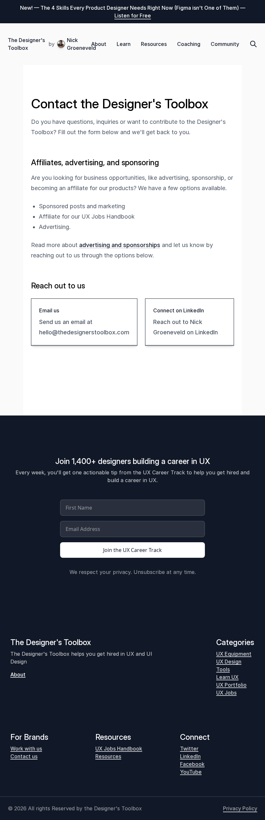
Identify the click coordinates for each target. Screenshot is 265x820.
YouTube (191, 772)
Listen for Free (132, 15)
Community (225, 44)
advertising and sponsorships (119, 245)
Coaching (188, 44)
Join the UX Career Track (132, 550)
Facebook (192, 764)
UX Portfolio (231, 685)
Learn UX (227, 677)
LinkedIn (190, 756)
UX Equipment (233, 654)
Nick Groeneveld (79, 44)
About (98, 44)
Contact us (23, 756)
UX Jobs (226, 692)
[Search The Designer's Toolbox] (253, 44)
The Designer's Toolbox (26, 44)
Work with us (26, 748)
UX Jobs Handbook (118, 748)
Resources (154, 44)
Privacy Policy (240, 808)
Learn (124, 44)
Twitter (189, 748)
